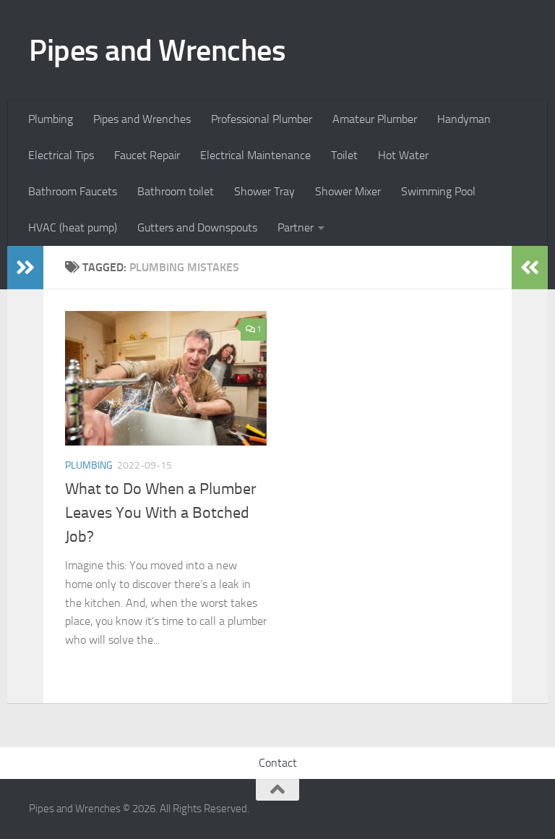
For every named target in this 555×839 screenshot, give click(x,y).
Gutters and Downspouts (197, 227)
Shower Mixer (348, 191)
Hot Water (403, 155)
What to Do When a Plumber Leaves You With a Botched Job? (161, 513)
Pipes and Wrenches (157, 51)
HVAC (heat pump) (72, 227)
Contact (278, 763)
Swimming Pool (438, 191)
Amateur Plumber (374, 119)
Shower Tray (264, 191)
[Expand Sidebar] (25, 267)
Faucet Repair (147, 155)
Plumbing (50, 119)
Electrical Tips (61, 155)
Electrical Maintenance (255, 155)
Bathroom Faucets (72, 191)
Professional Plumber (261, 119)
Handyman (464, 119)
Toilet (344, 155)
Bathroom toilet (175, 191)
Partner (296, 227)
